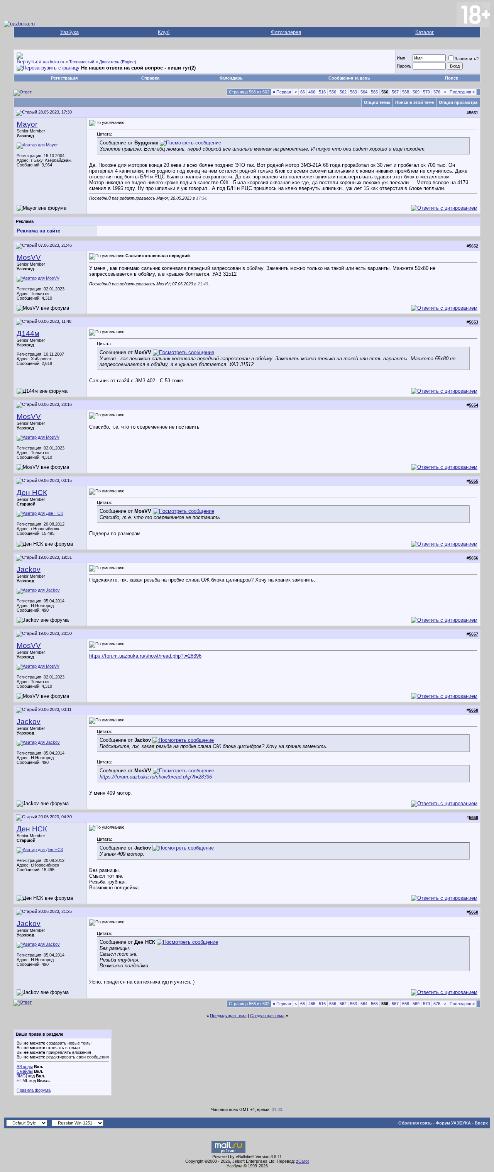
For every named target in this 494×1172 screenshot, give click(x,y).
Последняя (462, 92)
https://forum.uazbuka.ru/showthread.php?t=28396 (145, 656)
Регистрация (64, 78)
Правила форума (34, 1090)
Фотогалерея (286, 32)
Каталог (424, 32)
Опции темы (377, 102)
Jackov (29, 569)
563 (353, 92)
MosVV (29, 257)
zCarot (302, 1161)
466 (311, 92)
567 (395, 92)
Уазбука (69, 32)
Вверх (481, 1123)
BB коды (25, 1066)
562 (343, 92)
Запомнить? (467, 58)
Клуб (163, 32)
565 (374, 92)
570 (426, 92)
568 (405, 92)
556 (332, 92)
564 (363, 92)
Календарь (231, 78)
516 (322, 92)
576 (436, 92)
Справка (150, 78)
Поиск (451, 78)
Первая (282, 92)
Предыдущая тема (228, 1015)
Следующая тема (267, 1015)
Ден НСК (32, 492)
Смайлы (25, 1071)
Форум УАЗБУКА (453, 1123)
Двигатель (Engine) (117, 61)
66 (302, 92)
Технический (81, 61)
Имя (401, 58)
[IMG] (22, 1076)
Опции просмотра (458, 102)
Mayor (27, 124)
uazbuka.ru (53, 61)
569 (416, 92)
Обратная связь (415, 1123)
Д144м (28, 333)
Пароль (404, 66)
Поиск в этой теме (414, 102)
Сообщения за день (349, 78)
